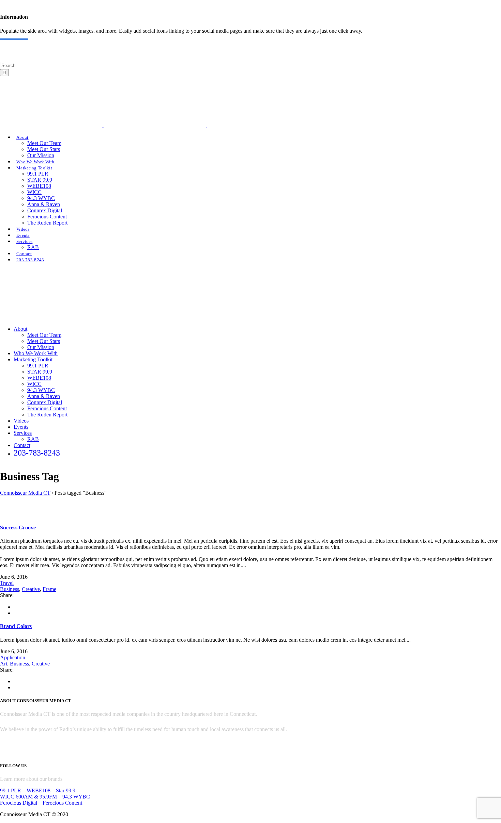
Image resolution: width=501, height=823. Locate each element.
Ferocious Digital (18, 803)
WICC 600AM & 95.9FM (28, 797)
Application (12, 657)
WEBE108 (38, 790)
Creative (31, 589)
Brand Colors (16, 626)
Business (9, 589)
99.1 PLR (10, 790)
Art (3, 663)
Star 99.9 (65, 790)
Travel (7, 583)
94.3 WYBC (76, 797)
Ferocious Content (62, 803)
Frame (49, 589)
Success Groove (18, 527)
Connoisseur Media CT (25, 493)
